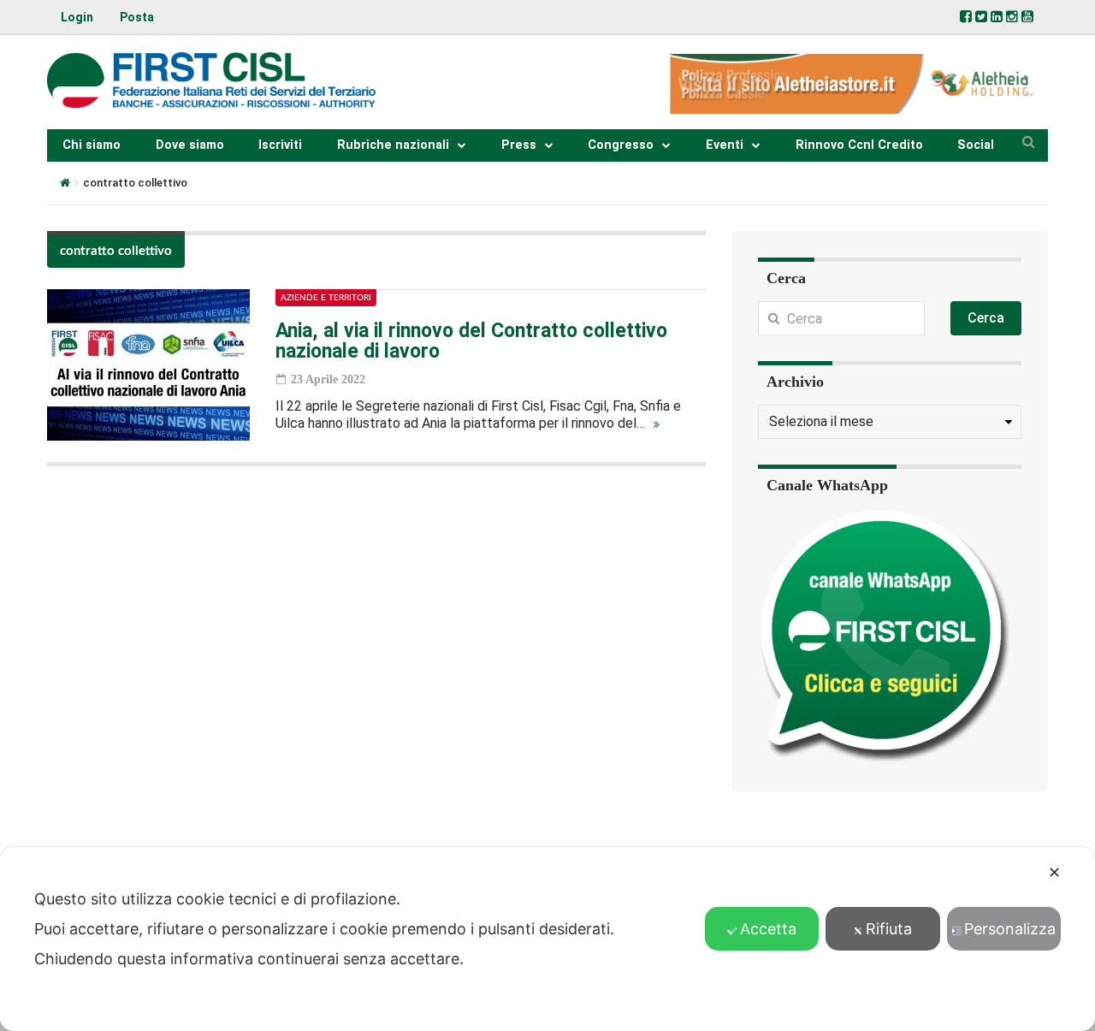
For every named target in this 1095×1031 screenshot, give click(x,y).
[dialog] (547, 939)
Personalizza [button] (1010, 929)
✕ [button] (1054, 872)
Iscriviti (280, 145)
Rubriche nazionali (393, 145)
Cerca (986, 318)
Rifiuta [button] (889, 929)
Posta (137, 17)
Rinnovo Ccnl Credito (859, 145)
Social (975, 145)
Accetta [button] (768, 929)
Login (77, 17)
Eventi (724, 145)
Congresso (621, 145)
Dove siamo (190, 145)
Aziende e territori (326, 297)
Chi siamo (91, 145)
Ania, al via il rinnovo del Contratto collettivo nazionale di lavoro (471, 341)
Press (518, 145)
